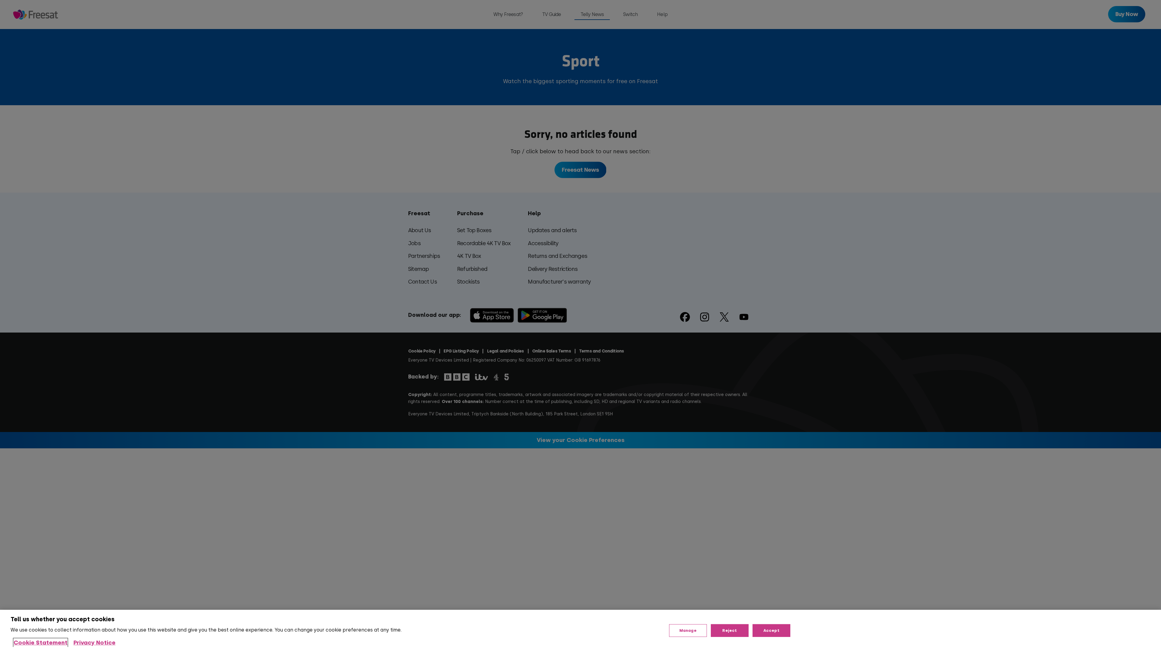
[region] (580, 631)
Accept (771, 630)
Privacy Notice (94, 642)
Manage (688, 630)
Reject (729, 630)
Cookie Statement (40, 642)
